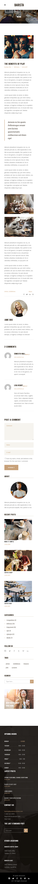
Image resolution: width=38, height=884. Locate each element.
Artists (6, 291)
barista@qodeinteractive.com (13, 811)
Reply (27, 354)
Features (26, 664)
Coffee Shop (8, 572)
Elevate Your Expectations (12, 798)
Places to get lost (10, 784)
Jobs (7, 668)
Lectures (14, 668)
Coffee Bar (8, 603)
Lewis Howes (8, 791)
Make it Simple (9, 542)
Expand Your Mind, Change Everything (16, 777)
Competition (10, 620)
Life (8, 631)
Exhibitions (12, 291)
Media (8, 638)
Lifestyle (9, 634)
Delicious (16, 67)
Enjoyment (10, 627)
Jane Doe (8, 67)
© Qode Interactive (19, 876)
